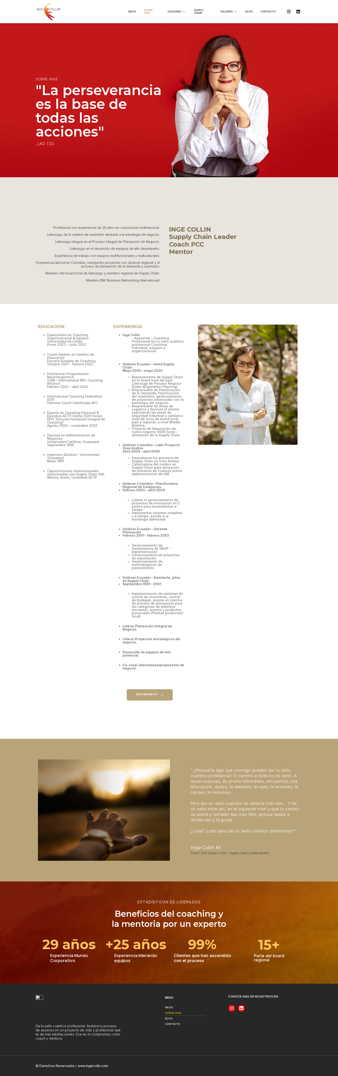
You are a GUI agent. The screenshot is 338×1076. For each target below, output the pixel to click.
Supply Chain (199, 12)
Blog (249, 11)
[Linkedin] (298, 11)
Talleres (226, 11)
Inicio (132, 11)
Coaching (174, 11)
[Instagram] (289, 11)
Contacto (268, 11)
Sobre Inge (148, 12)
